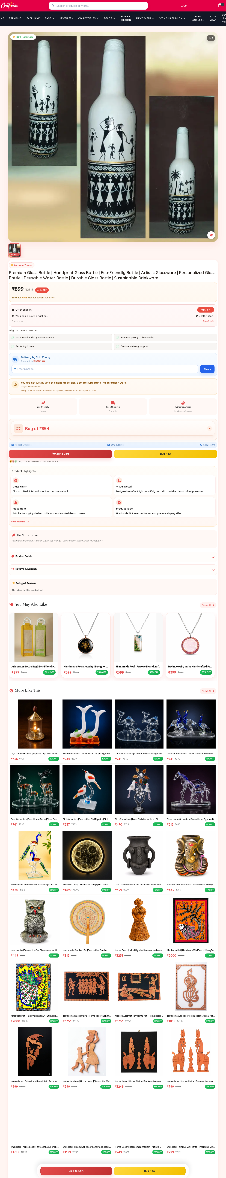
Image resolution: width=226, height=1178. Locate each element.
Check (207, 369)
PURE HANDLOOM (198, 18)
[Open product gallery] (113, 137)
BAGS (48, 18)
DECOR (108, 18)
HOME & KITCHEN (126, 18)
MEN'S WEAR (143, 18)
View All (207, 605)
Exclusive (33, 18)
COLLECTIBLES (87, 18)
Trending (15, 18)
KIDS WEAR (213, 18)
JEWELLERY (66, 18)
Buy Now (165, 453)
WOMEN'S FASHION (170, 18)
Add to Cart (62, 453)
